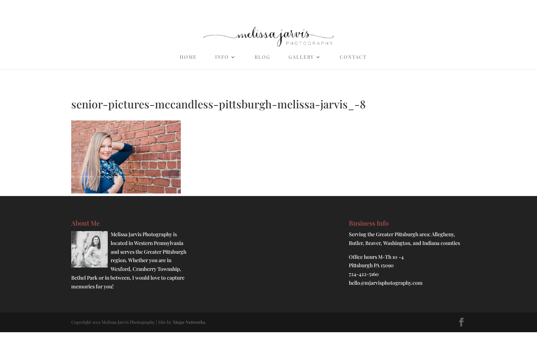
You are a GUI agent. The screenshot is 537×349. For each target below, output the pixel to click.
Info (222, 57)
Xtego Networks (189, 322)
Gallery (301, 57)
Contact (353, 57)
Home (188, 57)
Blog (262, 57)
